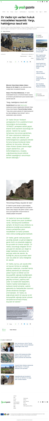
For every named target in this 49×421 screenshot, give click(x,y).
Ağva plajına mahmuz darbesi (40, 72)
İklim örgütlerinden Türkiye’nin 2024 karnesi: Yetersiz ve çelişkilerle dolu (41, 57)
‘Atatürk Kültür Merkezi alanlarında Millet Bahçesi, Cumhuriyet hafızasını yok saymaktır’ (24, 367)
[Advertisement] (19, 74)
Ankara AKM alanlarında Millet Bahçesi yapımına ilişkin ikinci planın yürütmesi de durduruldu (23, 356)
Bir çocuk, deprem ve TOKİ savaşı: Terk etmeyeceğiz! (41, 50)
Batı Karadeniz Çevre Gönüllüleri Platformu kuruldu (40, 85)
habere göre (23, 105)
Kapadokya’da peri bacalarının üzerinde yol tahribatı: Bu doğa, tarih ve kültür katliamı (23, 378)
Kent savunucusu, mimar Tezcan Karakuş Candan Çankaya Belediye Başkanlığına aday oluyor (24, 345)
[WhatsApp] (15, 62)
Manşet (30, 56)
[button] (1, 2)
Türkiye (32, 58)
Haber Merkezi (6, 31)
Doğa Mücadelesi (23, 56)
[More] (30, 62)
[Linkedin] (27, 62)
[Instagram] (40, 2)
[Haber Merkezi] (2, 31)
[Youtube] (47, 2)
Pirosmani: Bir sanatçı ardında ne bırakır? (41, 78)
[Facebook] (38, 2)
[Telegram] (42, 2)
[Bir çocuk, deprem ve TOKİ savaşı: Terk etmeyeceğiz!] (41, 43)
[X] (44, 2)
